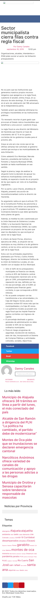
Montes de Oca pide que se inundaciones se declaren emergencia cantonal (19, 445)
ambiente (6, 534)
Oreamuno (30, 553)
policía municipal (28, 556)
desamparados (10, 540)
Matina (8, 550)
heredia (32, 545)
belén (16, 534)
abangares (6, 531)
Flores (14, 545)
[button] (20, 18)
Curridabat (29, 537)
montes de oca (22, 550)
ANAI (12, 534)
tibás (17, 570)
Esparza (4, 545)
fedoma (9, 545)
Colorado (5, 537)
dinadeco (23, 541)
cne (31, 534)
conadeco (12, 537)
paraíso (16, 556)
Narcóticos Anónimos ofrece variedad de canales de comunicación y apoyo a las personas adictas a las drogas (20, 467)
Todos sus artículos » (25, 374)
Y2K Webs (16, 597)
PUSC (4, 561)
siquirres (12, 570)
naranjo (23, 553)
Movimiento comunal (15, 553)
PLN (21, 556)
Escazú (31, 540)
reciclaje (14, 561)
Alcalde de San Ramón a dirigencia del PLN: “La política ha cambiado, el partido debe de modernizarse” (19, 426)
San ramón (24, 565)
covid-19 (19, 537)
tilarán (22, 570)
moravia (5, 553)
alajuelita (27, 530)
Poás (35, 556)
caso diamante (24, 534)
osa (35, 553)
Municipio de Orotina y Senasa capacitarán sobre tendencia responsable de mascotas (19, 490)
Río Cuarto (23, 560)
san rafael (14, 565)
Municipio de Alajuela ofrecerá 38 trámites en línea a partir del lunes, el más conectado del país (19, 404)
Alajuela (15, 530)
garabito (23, 545)
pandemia (7, 556)
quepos (10, 561)
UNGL (26, 570)
